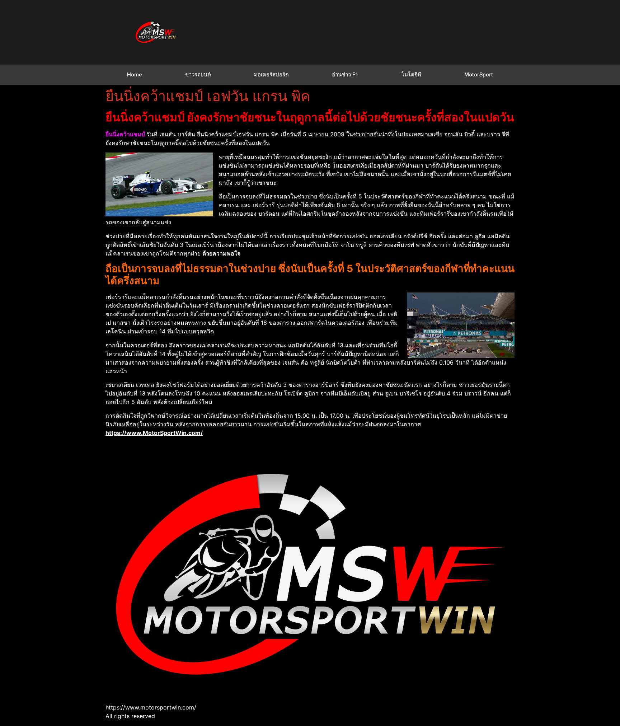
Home (134, 74)
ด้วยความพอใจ (221, 253)
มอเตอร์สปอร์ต (271, 74)
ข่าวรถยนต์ (198, 74)
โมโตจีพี (411, 74)
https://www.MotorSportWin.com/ (154, 432)
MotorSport (478, 74)
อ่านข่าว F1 (345, 74)
